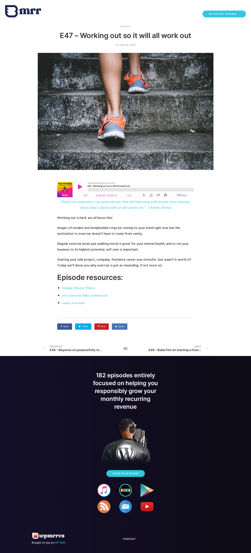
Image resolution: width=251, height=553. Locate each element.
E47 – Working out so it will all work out (125, 35)
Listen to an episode (125, 473)
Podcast (125, 27)
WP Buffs (60, 543)
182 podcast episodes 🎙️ (224, 14)
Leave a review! (73, 303)
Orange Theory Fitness (78, 288)
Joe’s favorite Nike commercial (84, 296)
